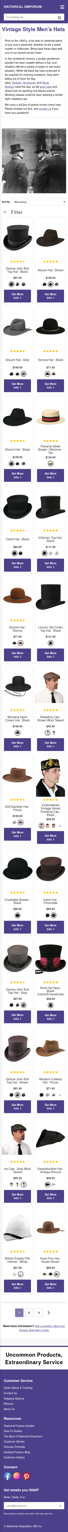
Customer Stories (14, 1441)
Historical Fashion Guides (19, 1426)
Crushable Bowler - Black (17, 901)
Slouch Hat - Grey (17, 360)
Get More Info (17, 296)
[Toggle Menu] (61, 7)
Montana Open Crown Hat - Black (17, 718)
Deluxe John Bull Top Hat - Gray (17, 991)
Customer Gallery (14, 1457)
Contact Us (10, 1393)
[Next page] (49, 1312)
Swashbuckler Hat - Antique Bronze (50, 1170)
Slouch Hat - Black (17, 449)
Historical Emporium (23, 7)
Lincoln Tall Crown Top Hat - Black (50, 629)
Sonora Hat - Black (50, 360)
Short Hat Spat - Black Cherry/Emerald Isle (50, 991)
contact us (45, 109)
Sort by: (6, 201)
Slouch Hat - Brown (51, 270)
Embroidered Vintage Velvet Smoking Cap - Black (51, 810)
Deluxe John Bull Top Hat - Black (17, 270)
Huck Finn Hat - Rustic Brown (50, 1260)
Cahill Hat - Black (17, 539)
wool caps (46, 87)
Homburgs (29, 83)
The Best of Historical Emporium (23, 1436)
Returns (8, 1403)
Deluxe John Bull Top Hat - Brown (17, 1081)
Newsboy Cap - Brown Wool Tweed (51, 718)
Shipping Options (14, 1398)
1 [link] (19, 1312)
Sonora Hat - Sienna (17, 629)
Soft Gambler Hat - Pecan (17, 808)
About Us (9, 1409)
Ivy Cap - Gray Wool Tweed (17, 1170)
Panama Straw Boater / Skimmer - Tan (50, 449)
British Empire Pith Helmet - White (17, 1260)
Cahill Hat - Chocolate (50, 901)
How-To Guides (13, 1431)
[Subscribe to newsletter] (60, 1505)
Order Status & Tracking (18, 1388)
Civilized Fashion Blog (17, 1452)
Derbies (16, 83)
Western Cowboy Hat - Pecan (50, 1081)
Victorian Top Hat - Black (50, 539)
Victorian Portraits (14, 1447)
